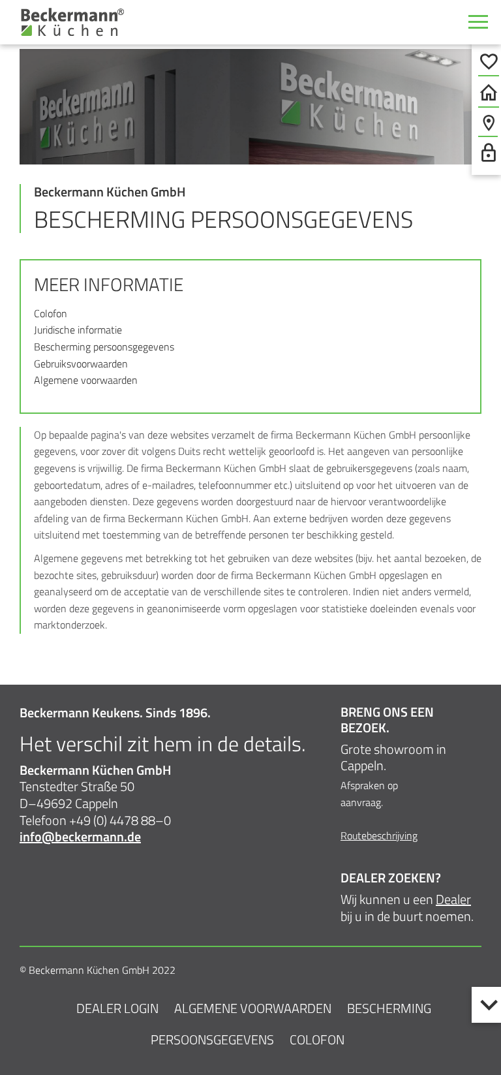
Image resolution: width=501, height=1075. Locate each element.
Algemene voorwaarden (86, 380)
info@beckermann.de (80, 836)
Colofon (50, 313)
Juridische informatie (78, 329)
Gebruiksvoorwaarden (81, 363)
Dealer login (117, 1008)
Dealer (453, 899)
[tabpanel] (250, 106)
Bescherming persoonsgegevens (104, 346)
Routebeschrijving (379, 835)
